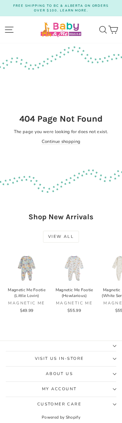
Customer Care (59, 404)
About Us (59, 373)
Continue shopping (61, 142)
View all (61, 236)
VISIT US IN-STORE (59, 358)
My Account (59, 389)
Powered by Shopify (61, 417)
